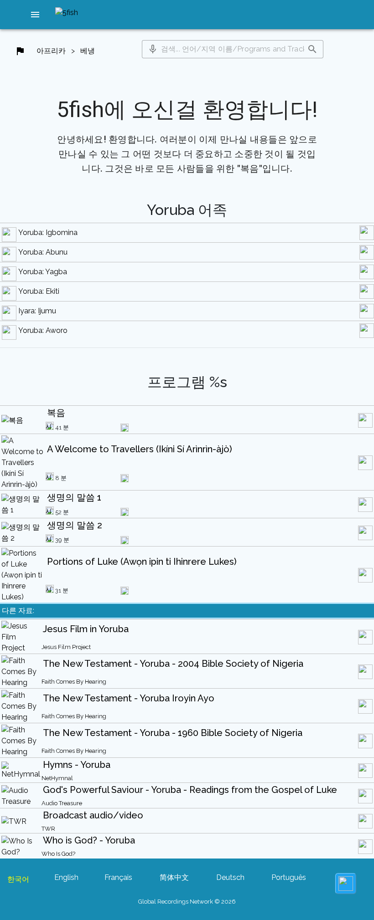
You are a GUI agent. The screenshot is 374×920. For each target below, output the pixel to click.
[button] (35, 14)
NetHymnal (57, 778)
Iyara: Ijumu (37, 311)
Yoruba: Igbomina (48, 232)
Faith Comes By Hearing (74, 681)
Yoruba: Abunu (43, 252)
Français (118, 877)
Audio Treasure (62, 803)
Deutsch (230, 877)
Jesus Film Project (66, 647)
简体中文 (174, 877)
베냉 (87, 50)
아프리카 (51, 50)
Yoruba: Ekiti (38, 291)
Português (288, 877)
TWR (48, 828)
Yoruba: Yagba (42, 271)
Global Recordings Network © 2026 (187, 901)
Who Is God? (58, 853)
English (66, 877)
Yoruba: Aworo (43, 330)
